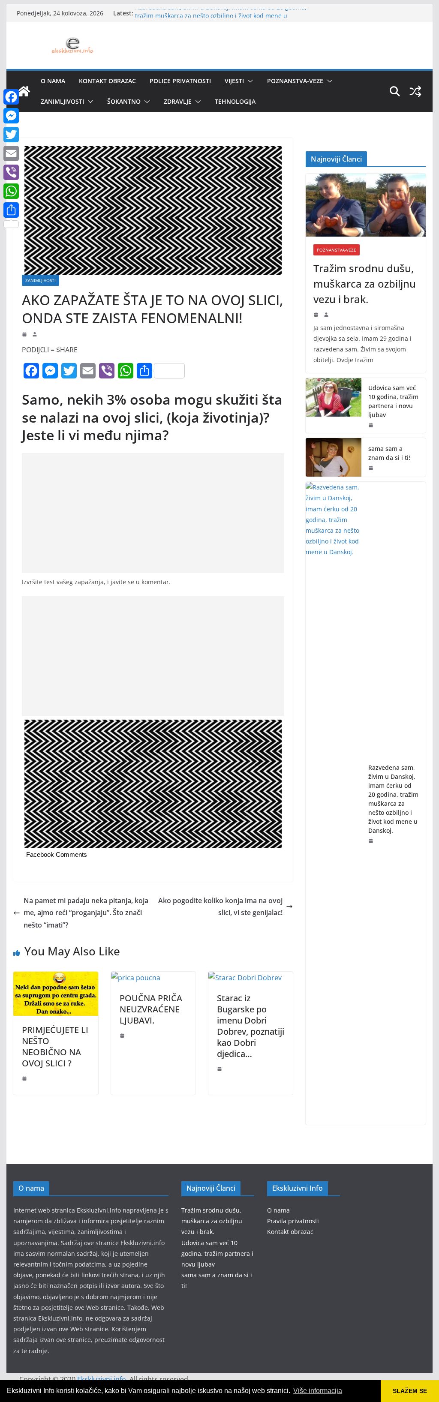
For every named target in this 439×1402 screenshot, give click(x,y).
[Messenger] (11, 115)
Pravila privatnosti (293, 1221)
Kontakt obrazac (107, 81)
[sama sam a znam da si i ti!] (333, 457)
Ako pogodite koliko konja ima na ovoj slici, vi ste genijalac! (220, 907)
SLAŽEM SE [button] (410, 1390)
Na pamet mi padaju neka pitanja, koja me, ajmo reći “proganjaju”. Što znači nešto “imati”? (86, 913)
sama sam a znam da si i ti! (389, 453)
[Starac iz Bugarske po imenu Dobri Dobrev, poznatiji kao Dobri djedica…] (245, 977)
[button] (248, 81)
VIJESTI (234, 81)
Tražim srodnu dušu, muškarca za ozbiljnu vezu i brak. (364, 283)
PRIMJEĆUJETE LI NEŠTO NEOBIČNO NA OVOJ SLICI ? (55, 1046)
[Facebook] (11, 96)
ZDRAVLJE (178, 101)
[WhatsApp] (11, 191)
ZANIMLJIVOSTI (62, 101)
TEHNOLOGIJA (235, 101)
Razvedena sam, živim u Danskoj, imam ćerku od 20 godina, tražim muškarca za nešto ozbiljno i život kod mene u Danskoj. (393, 799)
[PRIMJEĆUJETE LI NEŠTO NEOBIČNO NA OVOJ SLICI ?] (55, 977)
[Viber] (11, 172)
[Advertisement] (153, 513)
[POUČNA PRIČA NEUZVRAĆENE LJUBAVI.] (135, 977)
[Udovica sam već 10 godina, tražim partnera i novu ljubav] (333, 405)
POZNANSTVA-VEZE (295, 81)
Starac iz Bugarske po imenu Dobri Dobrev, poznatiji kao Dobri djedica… (250, 1026)
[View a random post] (415, 91)
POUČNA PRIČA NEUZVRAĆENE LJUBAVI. (151, 1009)
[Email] (11, 153)
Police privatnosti (180, 81)
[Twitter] (11, 134)
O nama (53, 81)
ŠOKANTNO (124, 101)
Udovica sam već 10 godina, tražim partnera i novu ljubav (393, 401)
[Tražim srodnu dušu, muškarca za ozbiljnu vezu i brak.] (365, 205)
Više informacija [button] (317, 1390)
